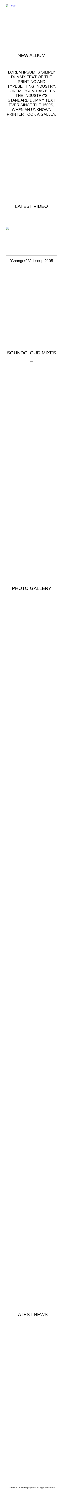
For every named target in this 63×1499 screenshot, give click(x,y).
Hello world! (31, 1391)
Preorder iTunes (31, 27)
